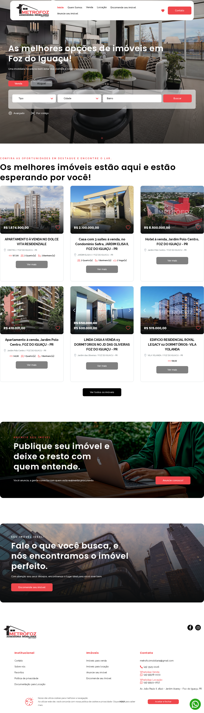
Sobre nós (20, 666)
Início (60, 7)
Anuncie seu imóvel (67, 13)
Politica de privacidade (26, 678)
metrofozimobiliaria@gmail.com (157, 660)
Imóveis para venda (96, 660)
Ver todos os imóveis (102, 392)
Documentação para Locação (30, 684)
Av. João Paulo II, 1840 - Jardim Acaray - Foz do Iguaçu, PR (171, 688)
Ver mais (31, 264)
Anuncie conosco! (173, 480)
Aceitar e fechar (163, 701)
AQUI (122, 701)
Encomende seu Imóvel (98, 678)
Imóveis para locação (97, 666)
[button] (89, 7)
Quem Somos (75, 7)
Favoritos (19, 672)
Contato (179, 10)
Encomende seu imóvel (123, 7)
